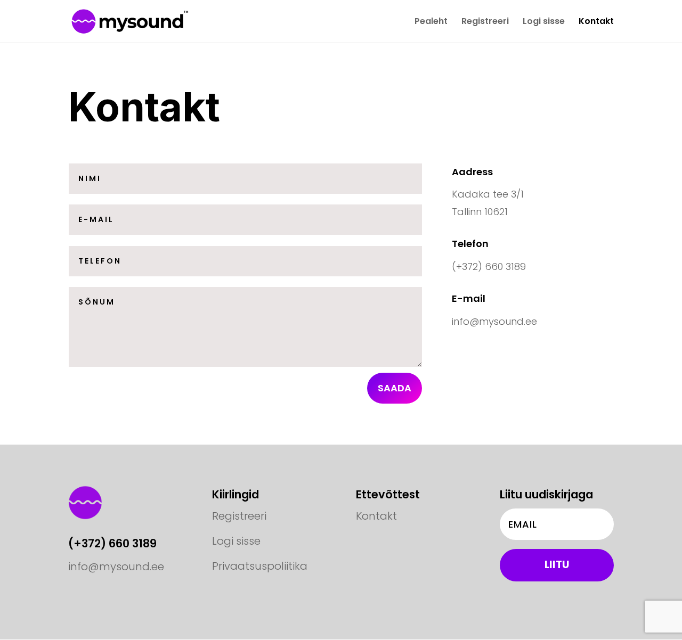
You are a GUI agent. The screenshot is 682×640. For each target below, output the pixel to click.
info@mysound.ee (116, 566)
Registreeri (485, 22)
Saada (394, 388)
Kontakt (596, 22)
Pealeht (431, 22)
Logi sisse (544, 22)
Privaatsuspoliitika (259, 566)
